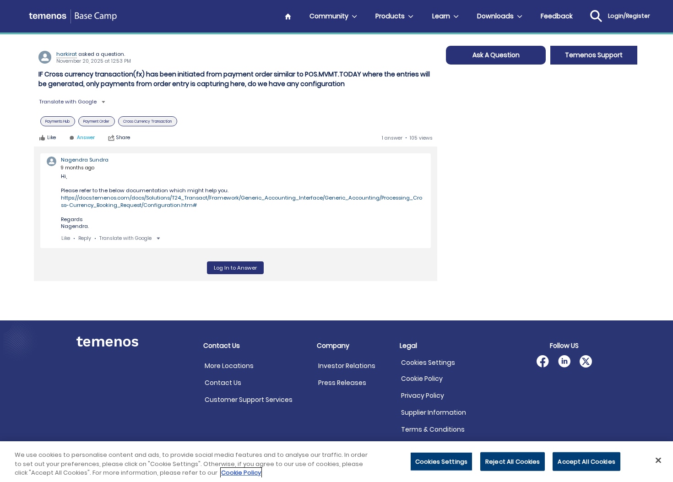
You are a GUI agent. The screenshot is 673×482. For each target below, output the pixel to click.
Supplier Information (433, 412)
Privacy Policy (422, 395)
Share (123, 138)
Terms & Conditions (433, 429)
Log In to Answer (235, 267)
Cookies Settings (428, 363)
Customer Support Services (249, 399)
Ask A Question (496, 55)
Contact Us (223, 382)
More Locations (229, 365)
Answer (86, 138)
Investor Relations (346, 365)
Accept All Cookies (586, 461)
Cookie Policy (422, 378)
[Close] (658, 460)
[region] (336, 461)
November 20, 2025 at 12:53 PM (93, 61)
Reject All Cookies (512, 461)
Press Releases (342, 382)
